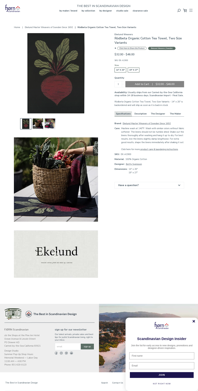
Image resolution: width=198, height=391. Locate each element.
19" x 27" (133, 70)
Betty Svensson (134, 164)
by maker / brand (68, 10)
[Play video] (56, 253)
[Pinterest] (65, 353)
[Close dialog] (194, 321)
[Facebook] (56, 353)
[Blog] (70, 353)
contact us (117, 382)
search (104, 382)
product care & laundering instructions (159, 149)
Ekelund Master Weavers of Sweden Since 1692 (147, 123)
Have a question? (128, 185)
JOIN (162, 375)
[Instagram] (60, 353)
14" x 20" (120, 70)
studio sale (122, 10)
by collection (88, 10)
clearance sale (140, 10)
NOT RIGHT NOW (162, 384)
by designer (105, 10)
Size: (117, 65)
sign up (87, 346)
